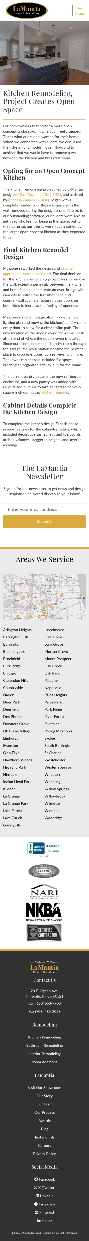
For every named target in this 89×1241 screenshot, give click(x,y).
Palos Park (53, 702)
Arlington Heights (17, 630)
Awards (44, 1121)
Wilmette (52, 804)
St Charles (52, 753)
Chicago (9, 673)
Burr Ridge (12, 666)
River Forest (54, 717)
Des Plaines (12, 717)
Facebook (46, 1179)
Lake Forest (12, 811)
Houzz (46, 1221)
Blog (44, 1129)
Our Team (44, 1104)
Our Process (44, 1113)
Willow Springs (56, 789)
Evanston (10, 746)
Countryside (13, 688)
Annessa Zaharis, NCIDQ (28, 200)
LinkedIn (46, 1196)
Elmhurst (10, 738)
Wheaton (52, 775)
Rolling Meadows (58, 731)
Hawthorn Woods (17, 760)
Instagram (46, 1204)
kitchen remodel (54, 393)
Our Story (44, 1096)
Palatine (51, 681)
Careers (44, 1146)
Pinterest (46, 1213)
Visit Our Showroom (44, 1088)
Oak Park (52, 673)
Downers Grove (16, 724)
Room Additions (44, 1062)
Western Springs (58, 767)
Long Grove (53, 644)
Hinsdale (10, 775)
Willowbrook (54, 796)
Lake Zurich (12, 818)
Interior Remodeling (44, 1054)
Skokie (49, 738)
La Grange (11, 796)
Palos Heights (55, 695)
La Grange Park (15, 804)
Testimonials (44, 1137)
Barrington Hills (16, 637)
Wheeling (52, 782)
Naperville (52, 688)
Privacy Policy (44, 1154)
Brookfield (11, 659)
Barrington (11, 644)
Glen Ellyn (11, 753)
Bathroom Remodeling (44, 1046)
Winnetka (52, 811)
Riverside (52, 724)
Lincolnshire (54, 630)
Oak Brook (53, 666)
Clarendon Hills (15, 681)
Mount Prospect (57, 659)
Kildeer (9, 789)
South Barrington (58, 746)
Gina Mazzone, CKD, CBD (39, 195)
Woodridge (53, 818)
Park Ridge (53, 710)
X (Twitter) (46, 1188)
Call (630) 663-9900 (44, 1003)
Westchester (55, 760)
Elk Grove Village (17, 731)
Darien (8, 695)
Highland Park (14, 767)
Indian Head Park (17, 782)
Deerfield (11, 710)
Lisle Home (53, 637)
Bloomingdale (14, 652)
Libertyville (12, 825)
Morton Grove (56, 652)
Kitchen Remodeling (44, 1037)
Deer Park (11, 702)
